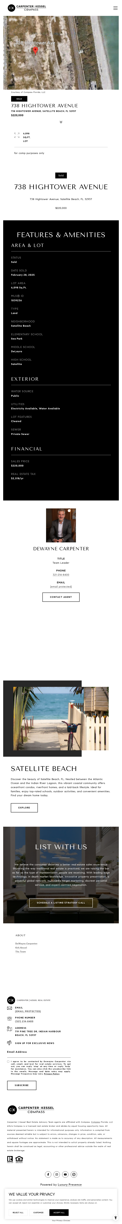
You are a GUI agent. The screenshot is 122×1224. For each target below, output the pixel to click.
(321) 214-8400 (24, 1021)
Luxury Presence (70, 1184)
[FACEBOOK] (48, 1174)
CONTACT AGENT (61, 597)
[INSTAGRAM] (57, 1174)
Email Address (17, 1051)
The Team (20, 951)
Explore (24, 807)
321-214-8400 (61, 574)
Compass (95, 1122)
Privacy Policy (51, 1074)
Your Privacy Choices (61, 1220)
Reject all (18, 1212)
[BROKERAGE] (74, 1174)
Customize (38, 1212)
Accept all (59, 1212)
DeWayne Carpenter (26, 943)
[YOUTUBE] (65, 1174)
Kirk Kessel (21, 947)
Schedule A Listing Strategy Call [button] (61, 902)
